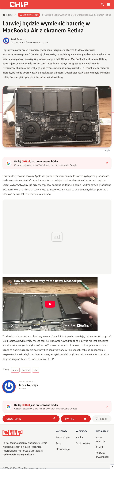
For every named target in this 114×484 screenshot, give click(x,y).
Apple (15, 370)
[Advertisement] (57, 476)
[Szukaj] (102, 4)
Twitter (70, 418)
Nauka (79, 437)
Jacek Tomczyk (18, 39)
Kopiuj (103, 418)
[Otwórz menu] (108, 4)
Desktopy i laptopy (30, 15)
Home (9, 15)
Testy (58, 443)
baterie (26, 370)
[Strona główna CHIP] (19, 4)
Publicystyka (83, 443)
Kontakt (99, 447)
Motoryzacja (63, 449)
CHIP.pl (13, 468)
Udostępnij (13, 418)
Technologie (62, 437)
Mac (36, 370)
